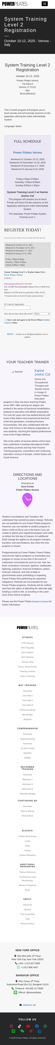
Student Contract (40, 601)
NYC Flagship (27, 648)
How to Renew (27, 811)
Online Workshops (28, 836)
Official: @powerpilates (29, 992)
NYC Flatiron (27, 652)
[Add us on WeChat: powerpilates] (22, 1031)
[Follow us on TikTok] (20, 1026)
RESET (10, 334)
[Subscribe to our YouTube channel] (28, 1026)
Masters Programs (27, 885)
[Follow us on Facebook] (37, 1026)
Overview (27, 691)
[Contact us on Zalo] (39, 1031)
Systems (27, 753)
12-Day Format (28, 748)
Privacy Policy (27, 923)
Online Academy (27, 710)
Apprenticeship (27, 739)
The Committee (27, 914)
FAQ (28, 919)
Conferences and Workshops (27, 879)
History (27, 909)
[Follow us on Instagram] (12, 1026)
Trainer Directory (28, 872)
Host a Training (27, 676)
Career (27, 850)
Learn (27, 841)
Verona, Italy (27, 662)
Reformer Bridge (27, 793)
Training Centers (28, 671)
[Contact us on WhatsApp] (45, 1026)
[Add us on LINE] (14, 1031)
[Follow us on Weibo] (31, 1031)
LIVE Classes (27, 643)
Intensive (27, 743)
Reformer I (27, 779)
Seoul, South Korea (27, 667)
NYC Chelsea (27, 657)
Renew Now (27, 816)
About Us (27, 905)
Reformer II (27, 784)
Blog (27, 846)
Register (28, 719)
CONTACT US (29, 1005)
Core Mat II (27, 700)
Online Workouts (27, 855)
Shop (27, 890)
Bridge (27, 758)
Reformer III (27, 789)
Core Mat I (27, 695)
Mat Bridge (27, 714)
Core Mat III (27, 705)
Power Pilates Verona (13, 275)
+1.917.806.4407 (29, 967)
